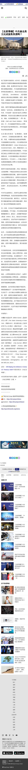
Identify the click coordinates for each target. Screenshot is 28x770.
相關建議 (4, 761)
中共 (2, 476)
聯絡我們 (11, 761)
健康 (14, 709)
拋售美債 (16, 475)
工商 (14, 729)
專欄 (14, 697)
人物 (14, 704)
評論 (14, 702)
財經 (14, 692)
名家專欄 (8, 475)
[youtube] (16, 735)
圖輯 (14, 727)
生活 (14, 707)
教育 (14, 722)
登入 (17, 469)
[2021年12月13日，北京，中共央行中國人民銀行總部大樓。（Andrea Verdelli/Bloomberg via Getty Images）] (14, 46)
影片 (14, 682)
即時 (15, 17)
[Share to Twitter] (12, 72)
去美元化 (23, 475)
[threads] (10, 735)
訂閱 (9, 471)
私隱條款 (4, 762)
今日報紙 (14, 679)
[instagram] (3, 735)
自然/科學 (14, 714)
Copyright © (5, 763)
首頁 (2, 17)
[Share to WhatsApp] (17, 72)
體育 (14, 719)
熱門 (19, 17)
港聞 (23, 17)
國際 (14, 689)
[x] (13, 735)
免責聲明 (17, 761)
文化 (14, 712)
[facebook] (6, 735)
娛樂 (14, 724)
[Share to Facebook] (10, 72)
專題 (14, 699)
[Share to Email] (19, 72)
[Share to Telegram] (15, 72)
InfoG (14, 694)
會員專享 (9, 17)
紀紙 (14, 717)
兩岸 (14, 687)
